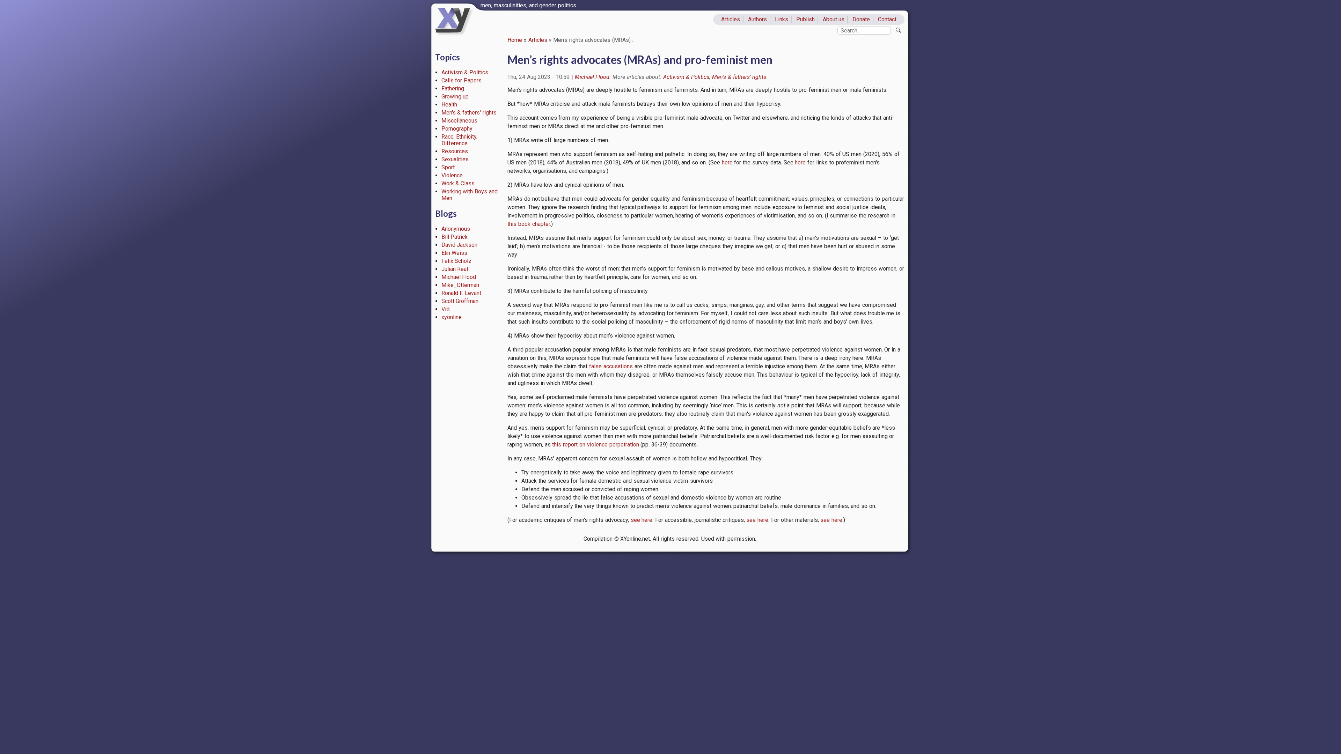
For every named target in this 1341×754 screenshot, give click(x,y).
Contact (887, 19)
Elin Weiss (454, 253)
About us (834, 19)
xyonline (451, 317)
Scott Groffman (460, 301)
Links (781, 19)
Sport (448, 167)
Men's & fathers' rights (469, 112)
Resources (454, 151)
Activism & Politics (465, 72)
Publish (805, 19)
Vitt (445, 309)
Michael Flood (458, 277)
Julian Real (454, 269)
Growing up (455, 96)
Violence (452, 175)
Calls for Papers (461, 80)
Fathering (452, 88)
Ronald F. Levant (461, 293)
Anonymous (455, 229)
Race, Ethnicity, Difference (459, 140)
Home (514, 40)
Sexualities (455, 159)
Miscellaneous (459, 120)
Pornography (456, 128)
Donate (861, 19)
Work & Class (458, 183)
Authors (757, 19)
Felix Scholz (456, 261)
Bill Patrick (454, 237)
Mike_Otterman (460, 285)
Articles (730, 19)
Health (449, 104)
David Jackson (459, 245)
